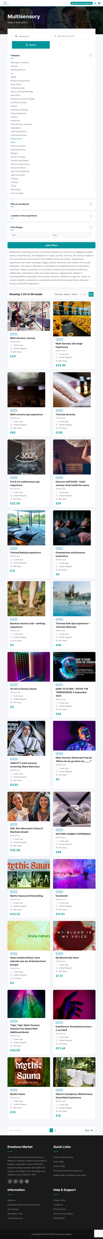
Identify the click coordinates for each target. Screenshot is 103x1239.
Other (13, 142)
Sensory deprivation (20, 160)
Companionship (18, 88)
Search (32, 45)
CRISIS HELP (59, 1218)
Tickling (14, 182)
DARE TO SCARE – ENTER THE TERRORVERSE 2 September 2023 (72, 692)
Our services (13, 1209)
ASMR (13, 77)
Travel (13, 186)
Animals (14, 66)
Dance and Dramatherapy (22, 91)
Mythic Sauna (17, 1094)
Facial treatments (18, 113)
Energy (14, 106)
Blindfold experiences (20, 81)
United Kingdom (20, 348)
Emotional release (19, 102)
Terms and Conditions (63, 1213)
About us (11, 1200)
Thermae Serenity (65, 414)
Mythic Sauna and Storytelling (26, 895)
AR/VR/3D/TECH (18, 70)
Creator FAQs (59, 1166)
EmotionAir (62, 895)
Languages (15, 128)
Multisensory (16, 139)
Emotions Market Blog (63, 1157)
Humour (14, 117)
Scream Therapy (18, 157)
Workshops (16, 189)
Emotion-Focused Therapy (22, 99)
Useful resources (15, 1218)
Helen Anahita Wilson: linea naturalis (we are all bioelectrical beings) (28, 961)
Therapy (14, 178)
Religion (14, 153)
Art (12, 73)
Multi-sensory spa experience (26, 414)
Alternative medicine (20, 62)
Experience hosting (19, 109)
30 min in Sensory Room (23, 689)
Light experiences (19, 131)
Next (87, 1130)
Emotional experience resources (67, 1171)
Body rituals (16, 84)
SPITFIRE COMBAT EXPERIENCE (73, 834)
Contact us (58, 1205)
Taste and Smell (18, 175)
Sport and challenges (20, 171)
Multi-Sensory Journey (22, 338)
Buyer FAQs (58, 1161)
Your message (17, 193)
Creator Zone (59, 1200)
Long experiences (19, 135)
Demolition (15, 95)
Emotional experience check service (24, 1205)
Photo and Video (18, 146)
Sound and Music (18, 167)
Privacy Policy (59, 1209)
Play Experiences (18, 149)
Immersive (15, 120)
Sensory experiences (20, 164)
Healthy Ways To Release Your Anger (69, 1175)
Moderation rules (15, 1213)
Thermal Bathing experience (25, 552)
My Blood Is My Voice (67, 957)
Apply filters (51, 245)
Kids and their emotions (21, 124)
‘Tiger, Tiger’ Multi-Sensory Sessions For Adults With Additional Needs (25, 1029)
